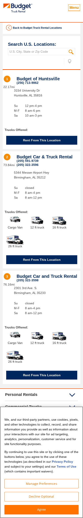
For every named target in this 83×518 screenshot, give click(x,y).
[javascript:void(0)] (68, 62)
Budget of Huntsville (38, 78)
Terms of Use (66, 466)
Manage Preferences (41, 484)
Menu (74, 8)
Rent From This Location (42, 140)
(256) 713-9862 (28, 82)
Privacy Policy (62, 461)
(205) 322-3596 (28, 165)
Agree (41, 509)
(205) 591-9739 (28, 161)
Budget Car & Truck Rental (45, 156)
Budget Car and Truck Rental (47, 276)
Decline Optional (41, 496)
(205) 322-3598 (28, 280)
